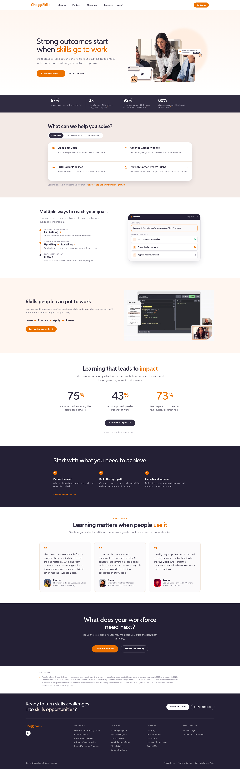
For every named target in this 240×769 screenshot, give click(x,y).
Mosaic (48, 257)
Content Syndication (119, 750)
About (120, 5)
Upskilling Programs (119, 731)
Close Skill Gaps (81, 734)
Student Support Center (193, 734)
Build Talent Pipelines (83, 738)
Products (76, 5)
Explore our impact (118, 423)
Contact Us (201, 5)
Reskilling (67, 244)
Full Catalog (51, 232)
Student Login (189, 731)
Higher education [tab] (74, 135)
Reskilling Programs (119, 734)
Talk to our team (76, 73)
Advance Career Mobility (85, 742)
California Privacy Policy (204, 763)
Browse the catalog (134, 649)
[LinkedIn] (28, 733)
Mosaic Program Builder (121, 742)
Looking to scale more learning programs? (86, 185)
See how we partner (63, 495)
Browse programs (202, 707)
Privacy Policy (169, 763)
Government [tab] (93, 135)
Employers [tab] (56, 135)
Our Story (151, 731)
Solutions (61, 5)
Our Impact (152, 738)
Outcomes (92, 5)
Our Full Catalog (117, 738)
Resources (108, 5)
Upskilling (50, 244)
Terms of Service (185, 763)
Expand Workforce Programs (86, 746)
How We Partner (154, 734)
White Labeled (117, 746)
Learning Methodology (157, 742)
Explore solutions (49, 73)
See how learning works (39, 329)
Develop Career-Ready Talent (87, 731)
